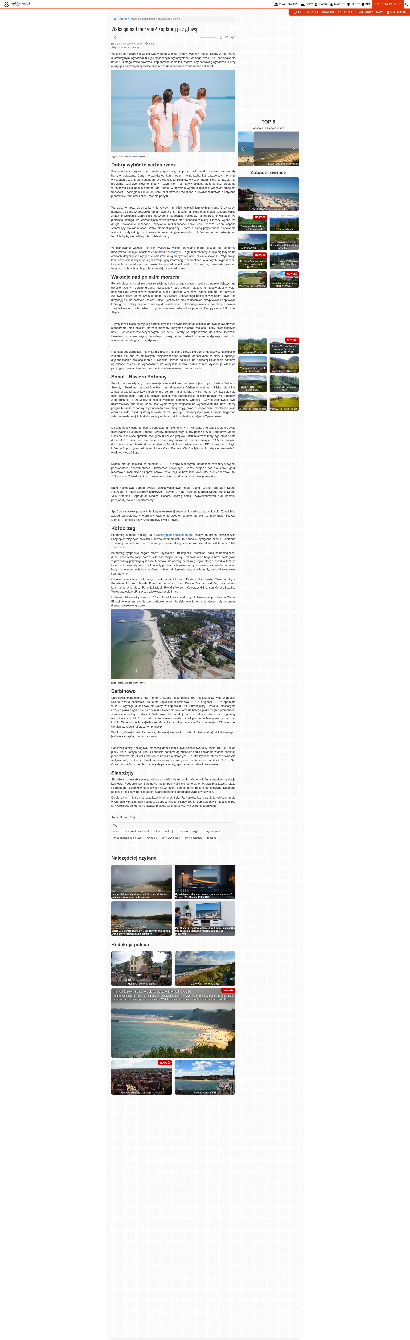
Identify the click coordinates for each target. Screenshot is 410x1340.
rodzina (211, 837)
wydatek (152, 837)
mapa (379, 12)
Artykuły (124, 19)
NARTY (355, 4)
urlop (157, 831)
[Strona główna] (115, 19)
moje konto (398, 12)
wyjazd (197, 831)
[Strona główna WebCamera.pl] (17, 4)
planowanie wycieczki (136, 831)
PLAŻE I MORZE (289, 4)
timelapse (311, 12)
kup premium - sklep (388, 4)
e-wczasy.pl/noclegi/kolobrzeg (173, 534)
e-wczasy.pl (173, 252)
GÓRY (309, 4)
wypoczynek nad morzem (127, 837)
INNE (368, 4)
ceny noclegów (193, 837)
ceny (116, 831)
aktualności (347, 12)
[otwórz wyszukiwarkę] (407, 4)
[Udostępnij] (114, 37)
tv (299, 12)
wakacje (169, 831)
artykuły (366, 12)
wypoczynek (213, 831)
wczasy (184, 831)
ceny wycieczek (171, 837)
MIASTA (323, 4)
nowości (328, 12)
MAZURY (339, 4)
